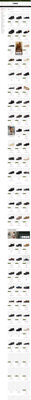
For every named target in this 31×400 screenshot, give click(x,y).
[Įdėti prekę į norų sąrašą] (21, 56)
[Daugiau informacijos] (11, 26)
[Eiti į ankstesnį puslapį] (26, 229)
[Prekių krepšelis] (29, 3)
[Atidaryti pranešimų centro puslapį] (26, 3)
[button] (24, 9)
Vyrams (5, 3)
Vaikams (8, 3)
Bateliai (13, 8)
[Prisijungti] (24, 3)
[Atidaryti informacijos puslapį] (30, 0)
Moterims (2, 3)
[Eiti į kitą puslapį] (29, 229)
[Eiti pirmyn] (28, 5)
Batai (10, 8)
